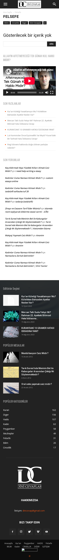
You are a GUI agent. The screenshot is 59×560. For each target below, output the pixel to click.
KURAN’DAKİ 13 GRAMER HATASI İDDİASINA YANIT (30, 129)
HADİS (40, 543)
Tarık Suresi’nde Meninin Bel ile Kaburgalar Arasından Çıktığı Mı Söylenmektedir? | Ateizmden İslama (28, 225)
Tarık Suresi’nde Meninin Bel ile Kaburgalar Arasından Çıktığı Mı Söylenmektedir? (37, 371)
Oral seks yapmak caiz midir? (36, 384)
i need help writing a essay (28, 171)
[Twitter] (29, 532)
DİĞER (36, 546)
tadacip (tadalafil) (24, 201)
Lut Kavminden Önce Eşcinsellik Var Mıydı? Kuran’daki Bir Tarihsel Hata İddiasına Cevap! (31, 137)
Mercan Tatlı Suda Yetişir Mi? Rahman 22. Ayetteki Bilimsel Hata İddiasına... (36, 315)
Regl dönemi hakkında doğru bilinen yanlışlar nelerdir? (27, 146)
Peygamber (29, 543)
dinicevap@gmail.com (34, 510)
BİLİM (9, 546)
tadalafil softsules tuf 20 (16, 191)
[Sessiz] (46, 92)
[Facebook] (12, 532)
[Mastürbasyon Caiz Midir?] (11, 357)
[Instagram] (21, 532)
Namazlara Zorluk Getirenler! (19, 255)
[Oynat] (7, 92)
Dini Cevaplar (35, 23)
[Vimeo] (38, 532)
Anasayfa (8, 543)
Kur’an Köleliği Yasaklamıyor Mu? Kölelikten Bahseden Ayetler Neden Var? (27, 113)
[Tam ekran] (51, 92)
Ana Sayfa (7, 12)
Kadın (17, 546)
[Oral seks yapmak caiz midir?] (11, 388)
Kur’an (18, 543)
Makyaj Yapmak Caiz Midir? (18, 235)
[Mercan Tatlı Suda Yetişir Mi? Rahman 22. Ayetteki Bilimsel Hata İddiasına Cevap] (11, 316)
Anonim (40, 235)
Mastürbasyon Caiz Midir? (34, 353)
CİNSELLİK (27, 546)
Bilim (6, 23)
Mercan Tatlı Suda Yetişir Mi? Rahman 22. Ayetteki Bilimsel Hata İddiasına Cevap (29, 122)
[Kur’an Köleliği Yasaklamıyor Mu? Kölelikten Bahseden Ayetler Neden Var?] (11, 300)
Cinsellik (15, 23)
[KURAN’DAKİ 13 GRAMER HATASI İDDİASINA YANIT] (11, 331)
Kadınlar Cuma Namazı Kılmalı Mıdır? (23, 178)
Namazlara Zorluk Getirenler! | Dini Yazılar (26, 266)
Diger (24, 23)
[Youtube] (46, 532)
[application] (29, 81)
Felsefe (49, 543)
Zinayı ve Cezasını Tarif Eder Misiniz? (23, 208)
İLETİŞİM (46, 546)
